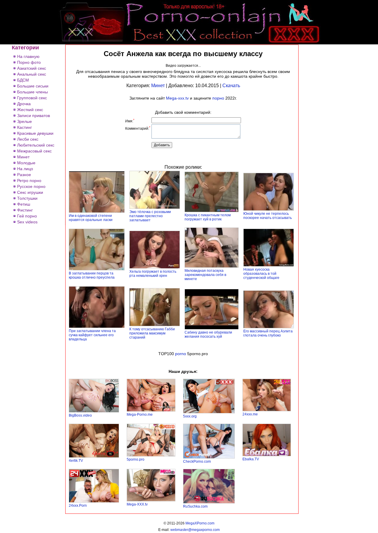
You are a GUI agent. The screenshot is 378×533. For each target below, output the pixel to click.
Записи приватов (33, 115)
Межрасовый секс (34, 151)
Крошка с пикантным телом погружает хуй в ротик (208, 217)
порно (218, 98)
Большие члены (32, 92)
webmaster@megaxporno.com (195, 530)
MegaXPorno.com (199, 523)
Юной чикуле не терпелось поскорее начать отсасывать (267, 216)
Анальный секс (31, 74)
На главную (28, 56)
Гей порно (27, 216)
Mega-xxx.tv (177, 98)
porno (180, 353)
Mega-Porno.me (140, 414)
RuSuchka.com (195, 506)
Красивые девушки (35, 133)
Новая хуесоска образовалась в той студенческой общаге (261, 273)
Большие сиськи (32, 86)
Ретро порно (29, 180)
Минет (23, 157)
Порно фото (29, 62)
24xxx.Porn (78, 505)
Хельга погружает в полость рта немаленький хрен (152, 273)
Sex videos (27, 222)
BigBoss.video (80, 415)
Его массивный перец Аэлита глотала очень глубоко (268, 333)
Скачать (231, 85)
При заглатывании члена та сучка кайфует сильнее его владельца (92, 335)
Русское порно (31, 186)
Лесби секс (27, 139)
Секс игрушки (30, 192)
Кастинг (24, 127)
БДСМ (23, 80)
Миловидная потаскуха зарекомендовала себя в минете (205, 275)
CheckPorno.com (197, 461)
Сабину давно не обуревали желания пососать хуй (208, 334)
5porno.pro (135, 459)
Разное (24, 174)
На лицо (25, 168)
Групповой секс (32, 97)
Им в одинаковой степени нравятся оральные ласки (91, 218)
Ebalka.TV (250, 459)
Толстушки (27, 198)
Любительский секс (35, 145)
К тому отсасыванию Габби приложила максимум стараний (152, 333)
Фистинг (25, 210)
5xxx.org (190, 416)
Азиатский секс (31, 68)
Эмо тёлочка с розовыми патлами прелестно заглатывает (150, 216)
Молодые (26, 162)
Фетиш (23, 204)
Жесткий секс (30, 109)
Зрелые (24, 121)
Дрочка (24, 103)
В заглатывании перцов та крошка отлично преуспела (92, 275)
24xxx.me (250, 414)
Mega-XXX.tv (137, 504)
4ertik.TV (76, 461)
